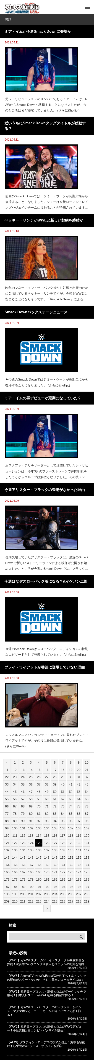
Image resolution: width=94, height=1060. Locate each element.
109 (86, 828)
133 (15, 850)
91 (31, 821)
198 (7, 894)
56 (15, 799)
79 (23, 813)
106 (62, 828)
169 (39, 872)
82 (47, 813)
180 (39, 879)
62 (63, 799)
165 (7, 872)
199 (15, 894)
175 (86, 872)
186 (86, 879)
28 (55, 777)
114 (38, 835)
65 (87, 799)
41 (71, 784)
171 (54, 872)
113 (30, 835)
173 (70, 872)
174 (78, 872)
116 (54, 835)
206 (70, 894)
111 (14, 835)
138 (54, 850)
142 (86, 850)
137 (47, 850)
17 (55, 770)
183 (62, 879)
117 (62, 835)
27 (47, 777)
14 (31, 770)
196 (78, 887)
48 (39, 792)
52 (71, 792)
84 (63, 813)
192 (47, 887)
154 (7, 865)
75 (79, 806)
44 (7, 792)
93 (47, 821)
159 (47, 865)
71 (47, 806)
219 (86, 901)
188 (15, 887)
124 (31, 843)
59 (39, 799)
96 (71, 821)
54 (87, 792)
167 (23, 872)
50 (55, 792)
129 (70, 843)
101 (23, 828)
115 (46, 835)
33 (7, 784)
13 (23, 770)
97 (79, 821)
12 (15, 770)
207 (78, 894)
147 (39, 857)
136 (39, 850)
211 (22, 901)
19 (71, 770)
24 (23, 777)
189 (23, 887)
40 (63, 784)
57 (23, 799)
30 (71, 777)
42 (79, 784)
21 (87, 770)
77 (7, 813)
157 (31, 865)
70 (39, 806)
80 (31, 813)
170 (47, 872)
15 (39, 770)
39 (55, 784)
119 (78, 835)
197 (86, 887)
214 (47, 901)
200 (23, 894)
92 (39, 821)
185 (78, 879)
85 (71, 813)
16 (47, 770)
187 (7, 887)
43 (87, 784)
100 (15, 828)
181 (47, 879)
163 (78, 865)
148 (47, 857)
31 (79, 777)
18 (63, 770)
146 (31, 857)
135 (31, 850)
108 (78, 828)
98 (87, 821)
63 (71, 799)
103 (39, 828)
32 (87, 777)
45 (15, 792)
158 (39, 865)
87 (87, 813)
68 (23, 806)
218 (78, 901)
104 (47, 828)
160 (54, 865)
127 (54, 843)
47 (31, 792)
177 (15, 879)
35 (23, 784)
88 (7, 821)
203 (47, 894)
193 (54, 887)
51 (63, 792)
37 (39, 784)
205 (62, 894)
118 (70, 835)
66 (7, 806)
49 (47, 792)
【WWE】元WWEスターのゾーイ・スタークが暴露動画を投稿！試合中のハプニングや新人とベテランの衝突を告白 (45, 962)
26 (39, 777)
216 (62, 901)
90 (23, 821)
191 (39, 887)
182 (54, 879)
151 (70, 857)
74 (71, 806)
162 (70, 865)
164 (86, 865)
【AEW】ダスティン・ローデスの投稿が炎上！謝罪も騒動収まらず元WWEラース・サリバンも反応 (46, 1044)
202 (39, 894)
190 (31, 887)
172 (62, 872)
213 (39, 901)
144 (15, 857)
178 (23, 879)
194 (62, 887)
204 (54, 894)
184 (70, 879)
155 (15, 865)
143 (7, 857)
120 (86, 835)
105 (54, 828)
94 (55, 821)
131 (86, 843)
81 (39, 813)
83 (55, 813)
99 (7, 828)
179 (31, 879)
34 (15, 784)
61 (55, 799)
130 (78, 843)
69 (31, 806)
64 (79, 799)
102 (31, 828)
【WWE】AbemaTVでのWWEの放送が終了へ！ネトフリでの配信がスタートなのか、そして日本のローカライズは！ (46, 977)
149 (54, 857)
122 (15, 843)
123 (23, 843)
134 (23, 850)
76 (87, 806)
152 (78, 857)
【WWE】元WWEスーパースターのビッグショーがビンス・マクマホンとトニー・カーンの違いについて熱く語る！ (44, 1011)
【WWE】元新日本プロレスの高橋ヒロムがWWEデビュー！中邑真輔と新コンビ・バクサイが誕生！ (44, 1028)
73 (63, 806)
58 (31, 799)
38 (47, 784)
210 (15, 901)
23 (15, 777)
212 (31, 901)
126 (47, 843)
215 (54, 901)
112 (22, 835)
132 (7, 850)
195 (70, 887)
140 (70, 850)
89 (15, 821)
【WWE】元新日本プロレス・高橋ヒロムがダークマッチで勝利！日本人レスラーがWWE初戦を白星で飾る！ (46, 993)
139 (62, 850)
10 (87, 762)
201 (31, 894)
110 (6, 835)
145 (23, 857)
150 (62, 857)
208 (86, 894)
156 (23, 865)
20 (79, 770)
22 (7, 777)
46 (23, 792)
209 (7, 901)
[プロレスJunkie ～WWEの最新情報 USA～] (22, 8)
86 (79, 813)
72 (55, 806)
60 (47, 799)
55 (7, 799)
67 (15, 806)
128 (62, 843)
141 (78, 850)
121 (7, 843)
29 (63, 777)
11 (6, 770)
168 (31, 872)
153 (86, 857)
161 (62, 865)
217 (70, 901)
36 (31, 784)
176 (7, 879)
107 (70, 828)
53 (79, 792)
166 (15, 872)
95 (63, 821)
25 (31, 777)
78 (15, 813)
